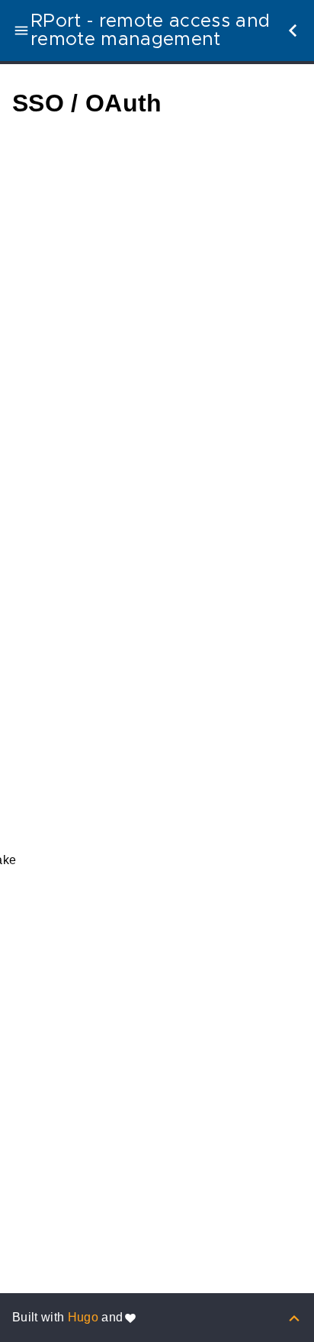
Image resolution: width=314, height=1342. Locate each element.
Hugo (83, 1317)
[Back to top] (294, 1317)
